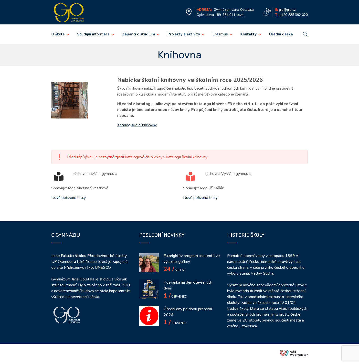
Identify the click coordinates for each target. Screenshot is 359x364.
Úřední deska (281, 34)
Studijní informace (93, 34)
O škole (58, 34)
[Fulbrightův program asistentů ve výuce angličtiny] (149, 262)
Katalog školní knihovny (137, 125)
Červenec (175, 297)
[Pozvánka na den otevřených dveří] (149, 289)
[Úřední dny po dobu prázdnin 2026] (149, 316)
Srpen (174, 270)
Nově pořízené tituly (68, 197)
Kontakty (248, 34)
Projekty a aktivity (184, 34)
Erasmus (220, 34)
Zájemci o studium (138, 34)
